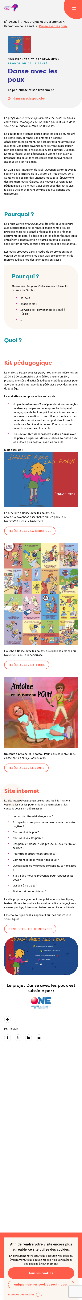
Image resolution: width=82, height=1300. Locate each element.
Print (7, 1019)
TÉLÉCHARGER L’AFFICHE (26, 665)
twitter (18, 1037)
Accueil (14, 21)
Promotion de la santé (19, 26)
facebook (7, 1037)
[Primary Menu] (74, 7)
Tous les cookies (41, 1273)
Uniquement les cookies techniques (41, 1284)
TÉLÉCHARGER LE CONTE (26, 768)
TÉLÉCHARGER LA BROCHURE (29, 531)
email (39, 1037)
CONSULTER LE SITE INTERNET (30, 929)
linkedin (28, 1037)
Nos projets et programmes (43, 21)
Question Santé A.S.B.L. (11, 7)
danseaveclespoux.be (29, 98)
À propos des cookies (21, 1294)
